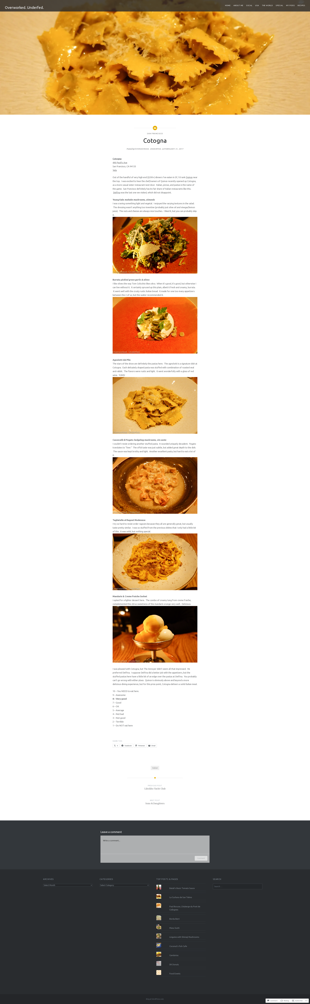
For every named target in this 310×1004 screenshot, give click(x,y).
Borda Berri (174, 919)
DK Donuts (174, 964)
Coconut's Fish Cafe (178, 946)
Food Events (174, 974)
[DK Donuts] (181, 961)
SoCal (249, 5)
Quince (189, 177)
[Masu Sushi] (181, 924)
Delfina (116, 192)
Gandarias (173, 955)
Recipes (301, 5)
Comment (201, 858)
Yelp (115, 170)
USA (257, 5)
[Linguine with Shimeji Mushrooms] (181, 933)
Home (228, 5)
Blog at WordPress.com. (155, 999)
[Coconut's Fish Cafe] (181, 943)
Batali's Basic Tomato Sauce (182, 888)
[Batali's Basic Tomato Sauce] (181, 885)
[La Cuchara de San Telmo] (181, 894)
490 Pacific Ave (120, 162)
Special (279, 5)
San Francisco (155, 133)
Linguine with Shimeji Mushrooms (184, 937)
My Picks (290, 5)
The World (267, 5)
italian (155, 768)
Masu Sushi (174, 928)
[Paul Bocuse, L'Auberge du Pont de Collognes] (181, 903)
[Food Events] (181, 970)
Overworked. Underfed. (24, 7)
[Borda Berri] (181, 915)
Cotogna (117, 159)
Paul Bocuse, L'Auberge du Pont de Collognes (184, 908)
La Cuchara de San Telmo (180, 897)
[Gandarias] (181, 952)
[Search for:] (237, 886)
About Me (238, 5)
